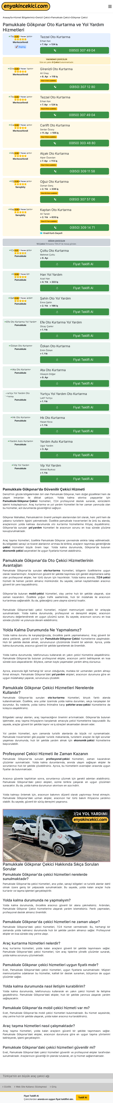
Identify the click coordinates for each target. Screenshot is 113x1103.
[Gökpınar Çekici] (56, 835)
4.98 (17, 36)
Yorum (22, 36)
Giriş (54, 1086)
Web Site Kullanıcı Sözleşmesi (31, 1086)
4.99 (17, 181)
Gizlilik (7, 1086)
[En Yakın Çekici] (25, 6)
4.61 (16, 250)
